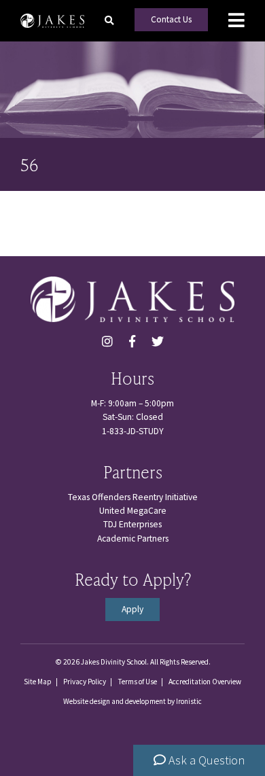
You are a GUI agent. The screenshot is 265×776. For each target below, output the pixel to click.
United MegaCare (132, 510)
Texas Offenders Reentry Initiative (133, 497)
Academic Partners (133, 538)
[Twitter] (157, 341)
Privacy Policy (84, 681)
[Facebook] (132, 341)
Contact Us (171, 19)
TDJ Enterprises (132, 524)
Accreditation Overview (205, 681)
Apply (132, 609)
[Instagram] (107, 341)
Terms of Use (137, 681)
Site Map (38, 681)
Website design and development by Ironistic (132, 701)
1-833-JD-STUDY (133, 431)
